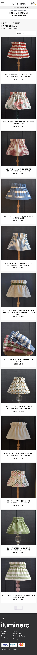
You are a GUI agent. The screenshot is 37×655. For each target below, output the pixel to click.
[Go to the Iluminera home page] (18, 3)
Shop (3, 633)
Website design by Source (9, 649)
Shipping (15, 639)
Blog (3, 637)
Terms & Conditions (20, 637)
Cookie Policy (17, 633)
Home (3, 631)
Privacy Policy (17, 635)
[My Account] (31, 3)
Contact (4, 639)
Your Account (17, 631)
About (3, 635)
